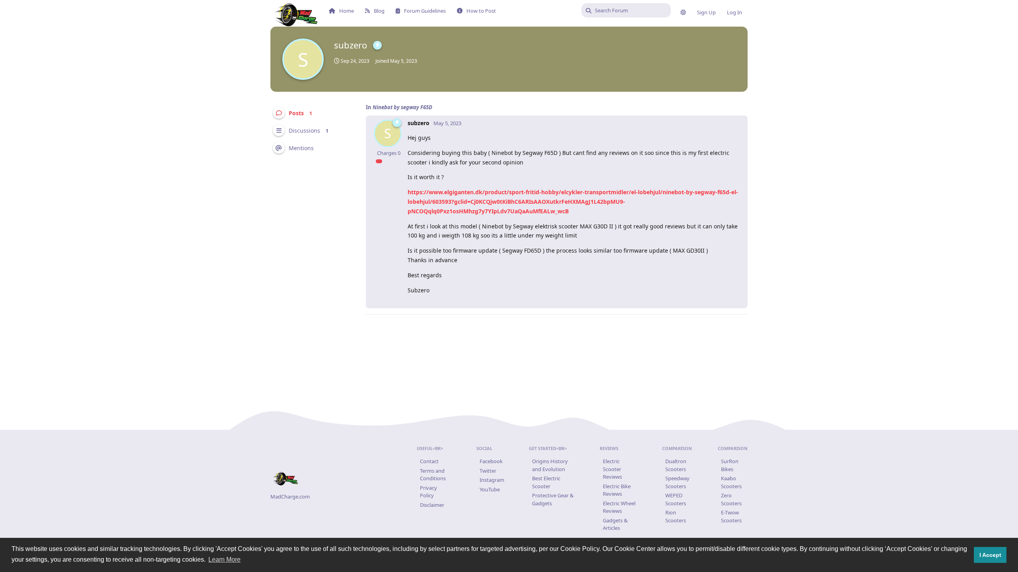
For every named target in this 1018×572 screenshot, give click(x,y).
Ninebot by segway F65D (402, 107)
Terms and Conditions (433, 474)
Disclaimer (432, 504)
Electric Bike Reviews (617, 490)
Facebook (491, 461)
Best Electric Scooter (546, 482)
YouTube (490, 489)
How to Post (481, 10)
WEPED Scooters (675, 499)
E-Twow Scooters (731, 516)
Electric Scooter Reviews (612, 469)
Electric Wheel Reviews (619, 507)
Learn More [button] (224, 559)
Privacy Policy (428, 491)
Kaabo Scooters (731, 482)
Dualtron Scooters (675, 465)
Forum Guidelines (425, 10)
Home (346, 10)
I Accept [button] (990, 555)
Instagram (492, 479)
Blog (379, 10)
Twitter (488, 470)
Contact (429, 461)
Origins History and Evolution (550, 465)
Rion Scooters (675, 516)
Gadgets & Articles (615, 524)
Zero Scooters (731, 499)
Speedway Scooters (677, 482)
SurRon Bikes (729, 465)
